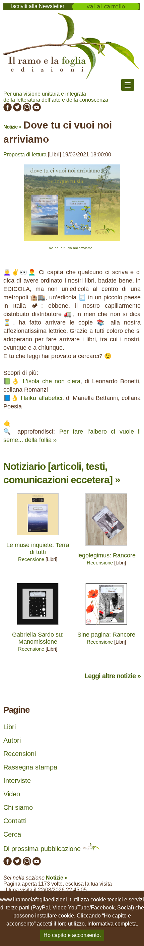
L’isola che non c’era (51, 381)
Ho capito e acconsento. (72, 935)
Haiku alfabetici (41, 398)
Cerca (12, 834)
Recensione (31, 559)
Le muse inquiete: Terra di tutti (37, 548)
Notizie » (12, 127)
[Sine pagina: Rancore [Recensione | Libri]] (106, 626)
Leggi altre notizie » (112, 676)
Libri (9, 727)
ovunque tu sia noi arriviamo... (72, 248)
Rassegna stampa (30, 767)
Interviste (17, 780)
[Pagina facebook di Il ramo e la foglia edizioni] (7, 109)
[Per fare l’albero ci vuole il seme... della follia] (72, 243)
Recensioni (19, 753)
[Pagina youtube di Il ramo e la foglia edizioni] (36, 109)
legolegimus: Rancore (106, 555)
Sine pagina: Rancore (106, 634)
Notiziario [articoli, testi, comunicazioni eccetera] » (61, 473)
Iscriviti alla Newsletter (37, 6)
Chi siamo (18, 807)
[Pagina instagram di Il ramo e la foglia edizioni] (27, 109)
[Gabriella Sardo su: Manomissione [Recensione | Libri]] (38, 626)
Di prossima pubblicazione (43, 848)
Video (11, 794)
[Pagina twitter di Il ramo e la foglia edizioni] (17, 109)
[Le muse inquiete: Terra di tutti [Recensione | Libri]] (38, 537)
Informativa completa (112, 924)
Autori (12, 740)
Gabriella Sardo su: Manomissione (38, 638)
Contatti (14, 821)
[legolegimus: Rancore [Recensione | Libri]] (106, 547)
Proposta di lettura (25, 154)
